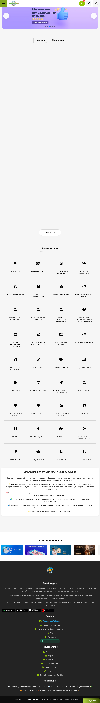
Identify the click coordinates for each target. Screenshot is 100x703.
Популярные (58, 40)
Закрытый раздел (51, 663)
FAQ (52, 633)
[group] (50, 15)
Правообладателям (51, 625)
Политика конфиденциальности (51, 629)
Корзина (51, 656)
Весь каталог (51, 232)
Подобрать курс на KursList (51, 675)
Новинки (40, 40)
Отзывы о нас (51, 660)
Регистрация (51, 652)
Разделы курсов (50, 248)
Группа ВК (51, 671)
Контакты (51, 637)
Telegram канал (51, 667)
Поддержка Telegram (52, 621)
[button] (6, 16)
